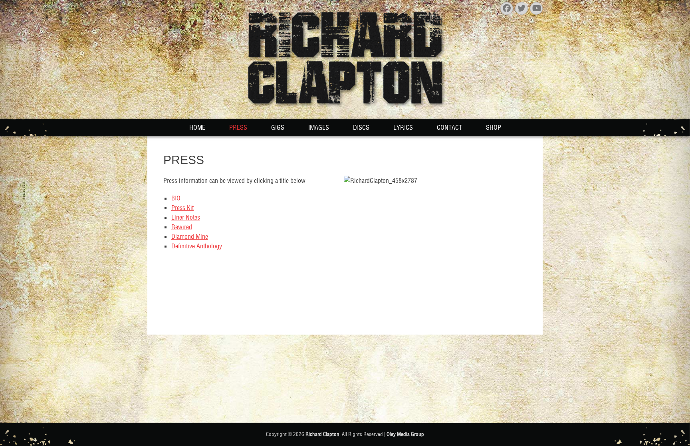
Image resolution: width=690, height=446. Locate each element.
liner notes (185, 217)
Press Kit (182, 208)
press (238, 127)
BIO (175, 198)
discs (361, 127)
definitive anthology (196, 246)
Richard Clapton (322, 434)
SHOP (493, 127)
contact (449, 127)
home (197, 127)
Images (318, 127)
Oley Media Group (405, 434)
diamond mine (189, 236)
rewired (181, 227)
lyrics (403, 127)
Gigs (277, 127)
